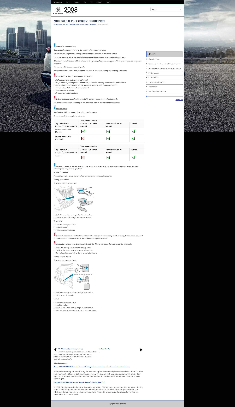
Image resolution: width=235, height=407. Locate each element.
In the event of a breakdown (88, 24)
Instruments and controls (157, 82)
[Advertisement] (98, 34)
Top (91, 2)
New (85, 2)
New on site (152, 87)
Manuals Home (153, 59)
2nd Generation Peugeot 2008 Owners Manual (164, 64)
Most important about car (157, 91)
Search (108, 2)
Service (77, 2)
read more (179, 100)
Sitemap (99, 2)
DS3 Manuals (57, 2)
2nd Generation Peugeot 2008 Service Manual (164, 68)
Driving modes (153, 73)
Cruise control (153, 78)
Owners (68, 2)
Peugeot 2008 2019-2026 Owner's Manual (66, 24)
